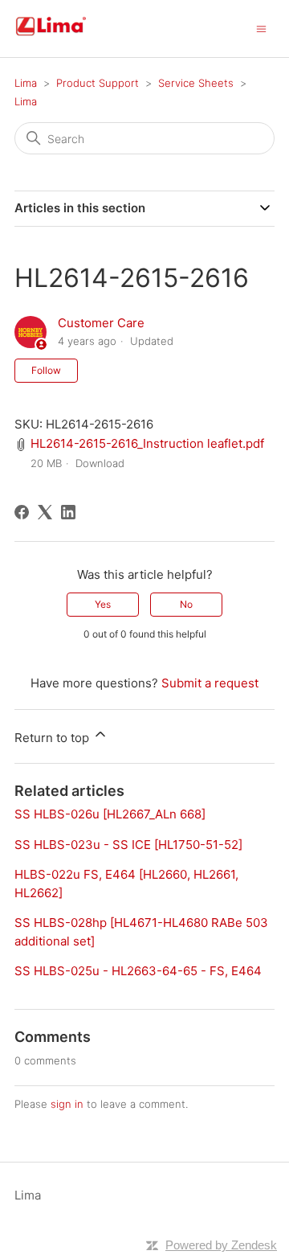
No (186, 604)
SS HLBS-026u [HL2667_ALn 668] (110, 814)
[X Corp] (45, 512)
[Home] (69, 36)
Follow (46, 370)
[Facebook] (21, 512)
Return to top (53, 737)
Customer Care (101, 322)
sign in (67, 1103)
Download (99, 463)
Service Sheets (196, 82)
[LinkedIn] (68, 512)
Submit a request (209, 683)
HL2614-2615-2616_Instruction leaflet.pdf (147, 443)
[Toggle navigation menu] (261, 28)
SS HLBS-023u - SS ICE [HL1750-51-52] (128, 844)
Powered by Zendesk (221, 1245)
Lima (25, 82)
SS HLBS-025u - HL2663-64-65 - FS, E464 (138, 970)
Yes (103, 604)
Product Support (97, 82)
